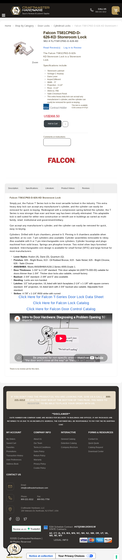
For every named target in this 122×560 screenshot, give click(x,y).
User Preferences (13, 460)
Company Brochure (69, 447)
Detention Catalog (69, 443)
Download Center (96, 451)
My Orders (10, 439)
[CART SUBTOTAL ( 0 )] (115, 10)
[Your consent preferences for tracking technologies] (116, 557)
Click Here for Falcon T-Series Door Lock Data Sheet (61, 297)
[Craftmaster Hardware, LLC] (30, 10)
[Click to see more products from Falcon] (62, 160)
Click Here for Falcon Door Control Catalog (61, 309)
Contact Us (93, 439)
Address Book (12, 464)
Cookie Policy (40, 468)
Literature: (49, 188)
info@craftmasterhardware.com (34, 488)
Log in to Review (72, 47)
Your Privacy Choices (71, 555)
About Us (38, 439)
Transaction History (14, 455)
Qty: (60, 124)
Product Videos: (68, 188)
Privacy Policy (40, 464)
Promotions (11, 451)
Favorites (10, 447)
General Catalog (68, 439)
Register (33, 403)
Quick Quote (93, 443)
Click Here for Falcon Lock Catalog (61, 303)
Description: (13, 188)
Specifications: (32, 188)
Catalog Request (95, 447)
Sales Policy (39, 451)
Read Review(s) (52, 47)
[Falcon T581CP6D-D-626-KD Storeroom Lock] (23, 32)
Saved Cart (11, 443)
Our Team (38, 443)
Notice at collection (41, 555)
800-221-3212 (27, 499)
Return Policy (39, 455)
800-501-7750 (43, 499)
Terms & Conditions (42, 447)
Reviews (86, 188)
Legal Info (61, 540)
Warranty (37, 460)
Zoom (35, 62)
